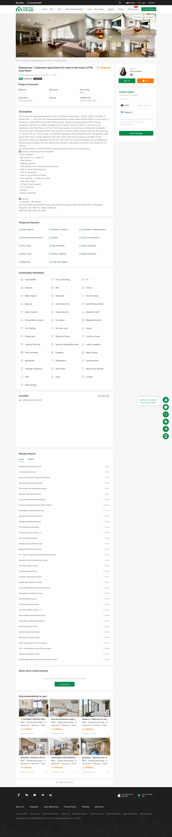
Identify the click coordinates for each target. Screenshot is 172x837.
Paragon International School (30, 522)
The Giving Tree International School (32, 488)
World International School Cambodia (33, 643)
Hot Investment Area (50, 814)
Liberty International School (29, 632)
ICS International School (28, 538)
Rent (59, 9)
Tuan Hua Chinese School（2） (31, 533)
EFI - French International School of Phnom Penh (37, 555)
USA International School (28, 566)
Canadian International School (30, 577)
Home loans (34, 814)
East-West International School (30, 516)
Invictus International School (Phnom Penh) (35, 505)
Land (89, 9)
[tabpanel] (64, 563)
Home (45, 9)
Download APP (36, 3)
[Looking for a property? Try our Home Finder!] (166, 400)
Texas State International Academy (32, 499)
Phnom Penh (26, 61)
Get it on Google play (147, 795)
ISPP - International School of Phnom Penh (35, 648)
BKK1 (50, 61)
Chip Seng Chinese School (29, 604)
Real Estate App (146, 814)
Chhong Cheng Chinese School (30, 544)
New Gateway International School (32, 615)
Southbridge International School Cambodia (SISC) (38, 659)
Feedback (34, 807)
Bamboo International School (30, 494)
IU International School (27, 472)
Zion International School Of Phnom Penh (34, 588)
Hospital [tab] (31, 459)
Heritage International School (30, 466)
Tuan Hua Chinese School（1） (31, 610)
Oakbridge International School (31, 593)
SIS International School (28, 599)
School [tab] (21, 459)
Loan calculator (21, 814)
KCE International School (28, 626)
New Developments (74, 9)
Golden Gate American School (30, 582)
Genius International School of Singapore (34, 477)
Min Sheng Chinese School (29, 637)
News (120, 9)
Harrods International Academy (31, 483)
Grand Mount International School (31, 621)
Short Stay (99, 9)
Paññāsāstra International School (31, 511)
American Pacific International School (33, 560)
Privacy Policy (70, 807)
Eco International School (28, 571)
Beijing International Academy (30, 549)
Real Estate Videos (113, 814)
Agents (111, 9)
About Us (20, 807)
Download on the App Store (127, 795)
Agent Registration (130, 814)
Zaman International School (29, 654)
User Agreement (51, 807)
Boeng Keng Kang (39, 61)
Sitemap (85, 807)
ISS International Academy (29, 527)
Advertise (99, 807)
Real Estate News (96, 814)
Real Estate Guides (80, 814)
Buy (51, 9)
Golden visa (65, 814)
